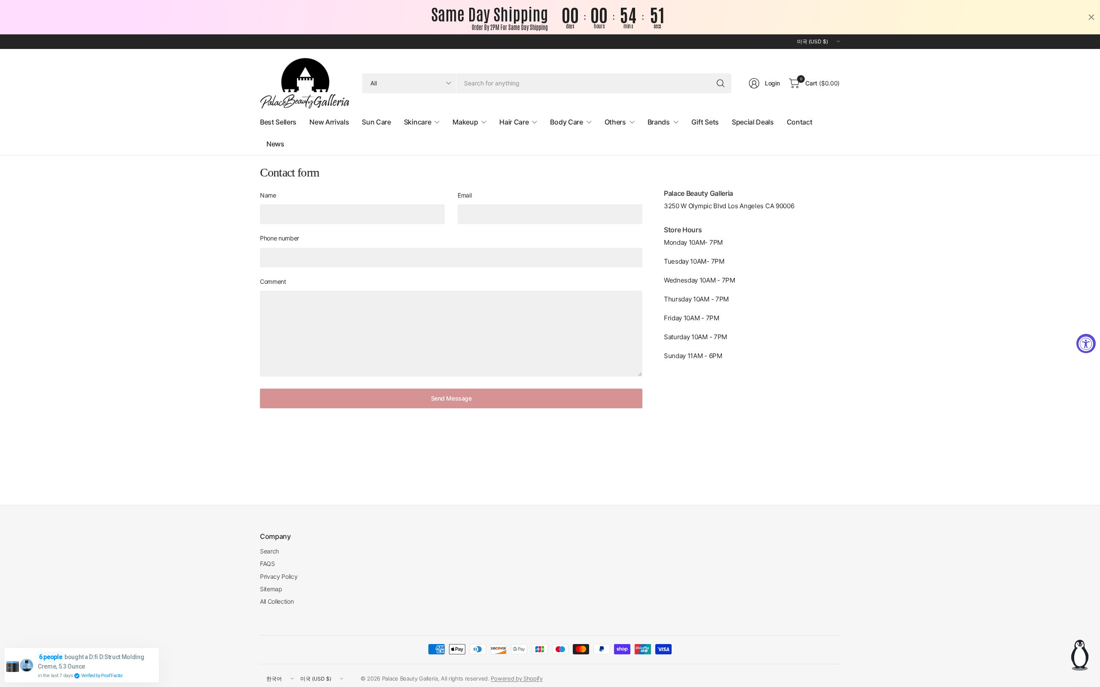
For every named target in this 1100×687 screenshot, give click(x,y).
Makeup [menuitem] (465, 122)
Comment (273, 281)
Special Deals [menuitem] (753, 122)
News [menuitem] (275, 144)
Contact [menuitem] (800, 122)
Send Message (451, 398)
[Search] (720, 83)
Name (268, 195)
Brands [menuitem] (659, 122)
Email (464, 195)
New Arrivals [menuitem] (329, 122)
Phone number (279, 238)
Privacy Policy (279, 576)
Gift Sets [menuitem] (705, 122)
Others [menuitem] (615, 122)
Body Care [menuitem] (566, 122)
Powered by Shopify (516, 678)
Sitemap (271, 589)
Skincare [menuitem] (417, 122)
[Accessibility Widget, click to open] (1086, 343)
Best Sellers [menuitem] (278, 122)
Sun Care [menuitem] (376, 122)
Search (269, 551)
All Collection (277, 601)
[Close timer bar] (1091, 17)
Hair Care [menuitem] (514, 122)
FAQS (267, 563)
